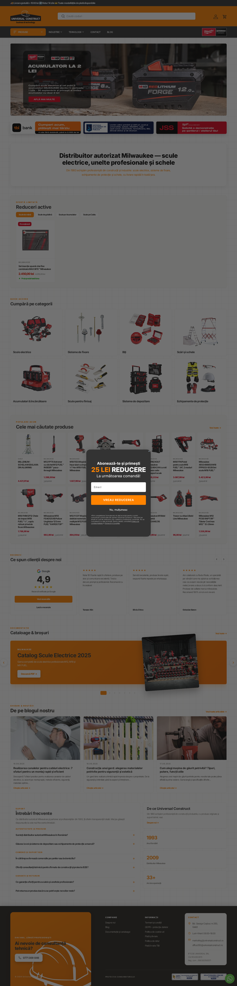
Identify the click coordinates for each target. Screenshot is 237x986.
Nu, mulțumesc (118, 509)
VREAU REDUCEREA (118, 500)
